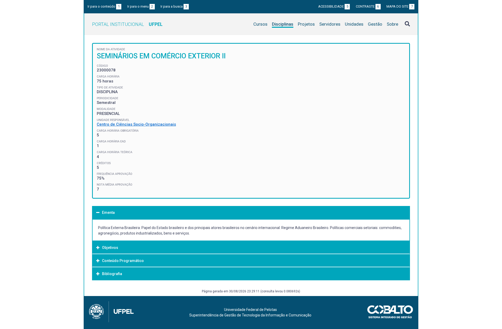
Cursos (260, 24)
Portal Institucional (127, 24)
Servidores (329, 24)
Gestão (375, 24)
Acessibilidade (333, 6)
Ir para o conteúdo (104, 6)
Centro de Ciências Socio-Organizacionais (136, 124)
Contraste (367, 6)
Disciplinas (282, 24)
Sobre (392, 24)
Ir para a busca (174, 6)
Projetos (306, 24)
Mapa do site (399, 6)
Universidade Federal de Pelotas (250, 310)
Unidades (354, 24)
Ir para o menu (140, 6)
